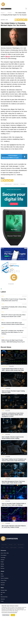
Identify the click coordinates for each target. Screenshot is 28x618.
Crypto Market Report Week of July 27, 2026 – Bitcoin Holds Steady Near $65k (13, 369)
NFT (15, 544)
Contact (2, 576)
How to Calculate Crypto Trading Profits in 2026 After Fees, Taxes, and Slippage (14, 504)
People (2, 561)
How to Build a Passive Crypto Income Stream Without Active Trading (13, 437)
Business (2, 568)
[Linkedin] (21, 20)
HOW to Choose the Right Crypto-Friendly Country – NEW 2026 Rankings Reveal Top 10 (12, 341)
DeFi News (10, 544)
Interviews (3, 599)
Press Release (20, 547)
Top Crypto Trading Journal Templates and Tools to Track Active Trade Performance (14, 459)
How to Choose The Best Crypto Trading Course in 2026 (13, 391)
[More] (26, 20)
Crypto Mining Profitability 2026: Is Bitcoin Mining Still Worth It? (13, 307)
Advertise (2, 584)
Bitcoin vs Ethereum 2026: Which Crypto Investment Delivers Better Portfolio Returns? (12, 323)
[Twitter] (18, 20)
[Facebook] (16, 20)
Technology (3, 557)
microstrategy (22, 184)
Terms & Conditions (4, 578)
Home (2, 12)
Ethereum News (4, 544)
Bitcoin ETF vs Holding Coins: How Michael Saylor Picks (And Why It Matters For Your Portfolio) (12, 332)
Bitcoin (7, 56)
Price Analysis (3, 555)
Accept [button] (12, 615)
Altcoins (7, 547)
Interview (2, 559)
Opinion (2, 566)
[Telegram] (23, 20)
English (3, 8)
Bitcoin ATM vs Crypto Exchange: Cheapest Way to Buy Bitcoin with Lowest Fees (13, 299)
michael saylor (16, 184)
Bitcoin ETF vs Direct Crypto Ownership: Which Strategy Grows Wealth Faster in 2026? (13, 315)
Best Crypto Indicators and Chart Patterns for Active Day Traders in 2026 (14, 526)
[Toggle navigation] (26, 9)
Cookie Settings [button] (6, 615)
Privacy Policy (3, 580)
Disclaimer (3, 582)
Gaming (2, 564)
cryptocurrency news (8, 184)
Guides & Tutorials (13, 547)
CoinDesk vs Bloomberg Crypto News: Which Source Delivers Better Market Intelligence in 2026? (13, 415)
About (2, 573)
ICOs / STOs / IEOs (5, 553)
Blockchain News (21, 544)
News (9, 12)
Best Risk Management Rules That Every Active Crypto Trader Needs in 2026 (13, 482)
